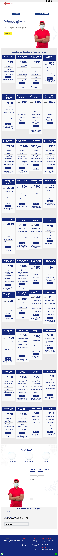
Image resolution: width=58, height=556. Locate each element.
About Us (23, 541)
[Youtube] (48, 1)
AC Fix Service (34, 548)
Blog (23, 544)
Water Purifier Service (35, 546)
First (30, 477)
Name (31, 474)
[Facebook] (46, 1)
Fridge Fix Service (35, 545)
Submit (31, 498)
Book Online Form (11, 461)
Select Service (32, 479)
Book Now (8, 77)
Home (23, 540)
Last (38, 477)
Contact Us (7, 511)
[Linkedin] (51, 1)
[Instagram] (49, 1)
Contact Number (32, 483)
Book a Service (7, 33)
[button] (16, 524)
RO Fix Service (34, 549)
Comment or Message (33, 490)
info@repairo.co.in (12, 517)
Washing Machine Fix (35, 544)
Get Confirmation (29, 461)
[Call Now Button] (56, 554)
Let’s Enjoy (46, 461)
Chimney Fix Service (35, 541)
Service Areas (9, 524)
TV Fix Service (34, 540)
